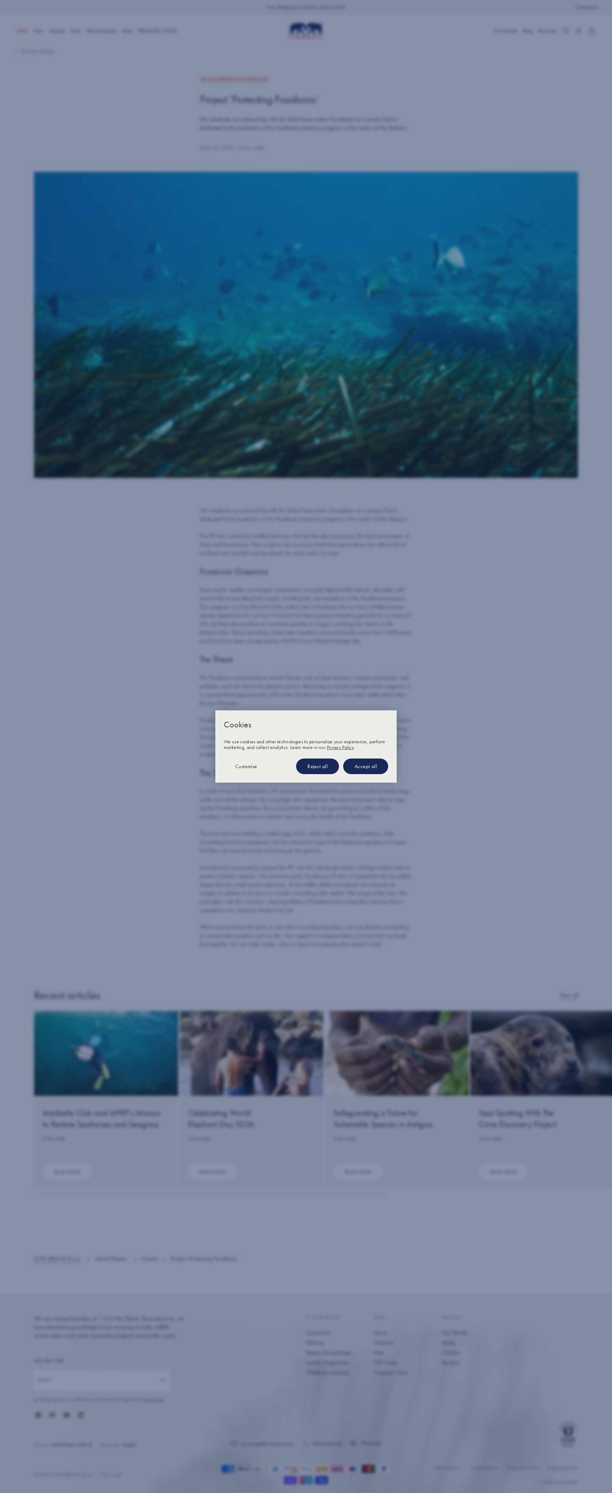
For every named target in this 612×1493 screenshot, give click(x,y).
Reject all (317, 766)
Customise (246, 766)
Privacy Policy (340, 747)
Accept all (366, 766)
